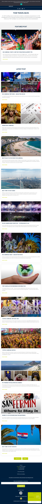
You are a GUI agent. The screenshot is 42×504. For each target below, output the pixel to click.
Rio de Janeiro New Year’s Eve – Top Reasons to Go (15, 223)
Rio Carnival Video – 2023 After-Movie (12, 254)
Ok (21, 4)
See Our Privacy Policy (21, 471)
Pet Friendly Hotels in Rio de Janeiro (12, 382)
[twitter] (19, 8)
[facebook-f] (18, 8)
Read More (5, 59)
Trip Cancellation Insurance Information (14, 286)
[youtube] (23, 8)
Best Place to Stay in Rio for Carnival (12, 158)
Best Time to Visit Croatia (9, 446)
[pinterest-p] (24, 8)
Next (25, 458)
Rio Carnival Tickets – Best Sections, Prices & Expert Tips (17, 52)
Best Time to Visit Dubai (8, 190)
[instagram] (21, 8)
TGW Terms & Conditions (21, 474)
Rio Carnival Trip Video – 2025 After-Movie (13, 94)
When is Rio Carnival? (8, 125)
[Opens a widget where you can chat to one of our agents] (34, 498)
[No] (40, 2)
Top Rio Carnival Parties (9, 350)
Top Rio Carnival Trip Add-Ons (10, 318)
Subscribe (21, 485)
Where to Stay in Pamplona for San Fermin (13, 415)
